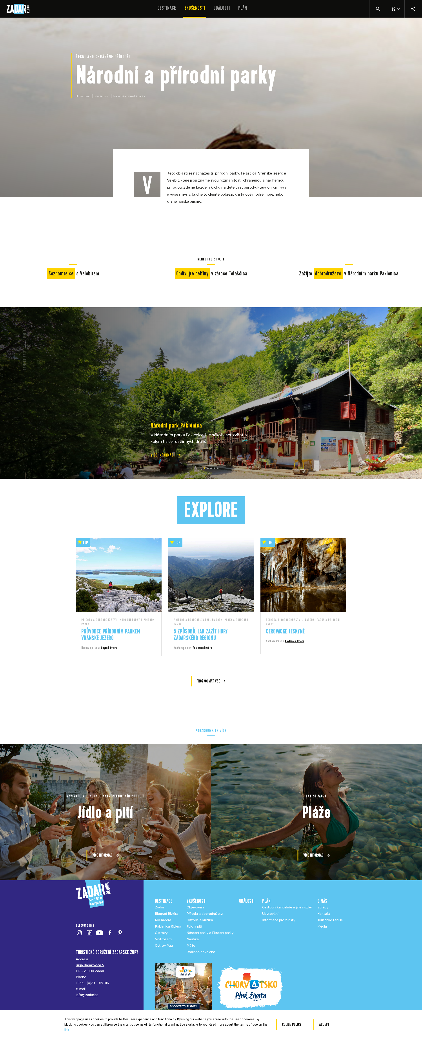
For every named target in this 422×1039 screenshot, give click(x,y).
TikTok (89, 932)
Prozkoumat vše (208, 681)
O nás (322, 901)
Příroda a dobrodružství (205, 914)
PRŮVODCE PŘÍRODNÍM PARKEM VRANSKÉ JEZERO (110, 634)
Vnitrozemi (163, 939)
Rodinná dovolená (201, 952)
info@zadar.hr (87, 995)
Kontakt (323, 914)
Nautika (193, 939)
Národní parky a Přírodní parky (210, 933)
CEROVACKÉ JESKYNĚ (285, 631)
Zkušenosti (194, 8)
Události (222, 8)
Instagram (79, 932)
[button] (204, 468)
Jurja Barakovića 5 (90, 965)
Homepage (83, 96)
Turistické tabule (330, 920)
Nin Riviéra (163, 920)
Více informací (163, 455)
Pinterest (119, 932)
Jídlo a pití (194, 926)
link (66, 1030)
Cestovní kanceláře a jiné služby (287, 907)
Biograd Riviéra (108, 648)
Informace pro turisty (278, 920)
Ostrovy (161, 933)
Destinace (167, 8)
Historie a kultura (200, 920)
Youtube (99, 932)
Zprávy (322, 907)
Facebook (109, 932)
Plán (242, 8)
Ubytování (270, 914)
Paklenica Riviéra (202, 648)
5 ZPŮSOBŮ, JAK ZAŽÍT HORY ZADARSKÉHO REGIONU (201, 634)
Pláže (191, 945)
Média (322, 926)
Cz (394, 9)
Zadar (159, 907)
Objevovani (195, 907)
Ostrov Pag (164, 945)
